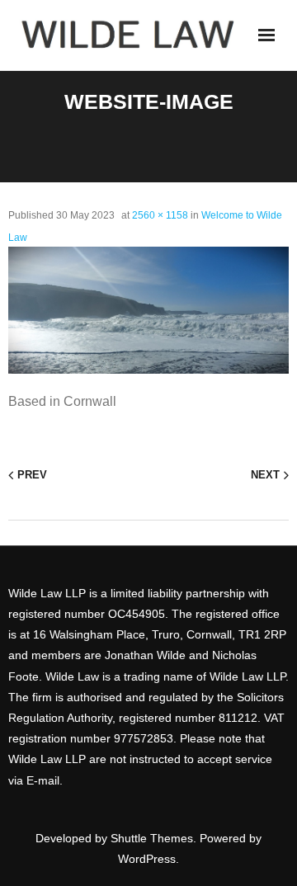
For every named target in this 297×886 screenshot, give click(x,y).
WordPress (147, 858)
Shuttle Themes (152, 838)
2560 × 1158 (160, 215)
